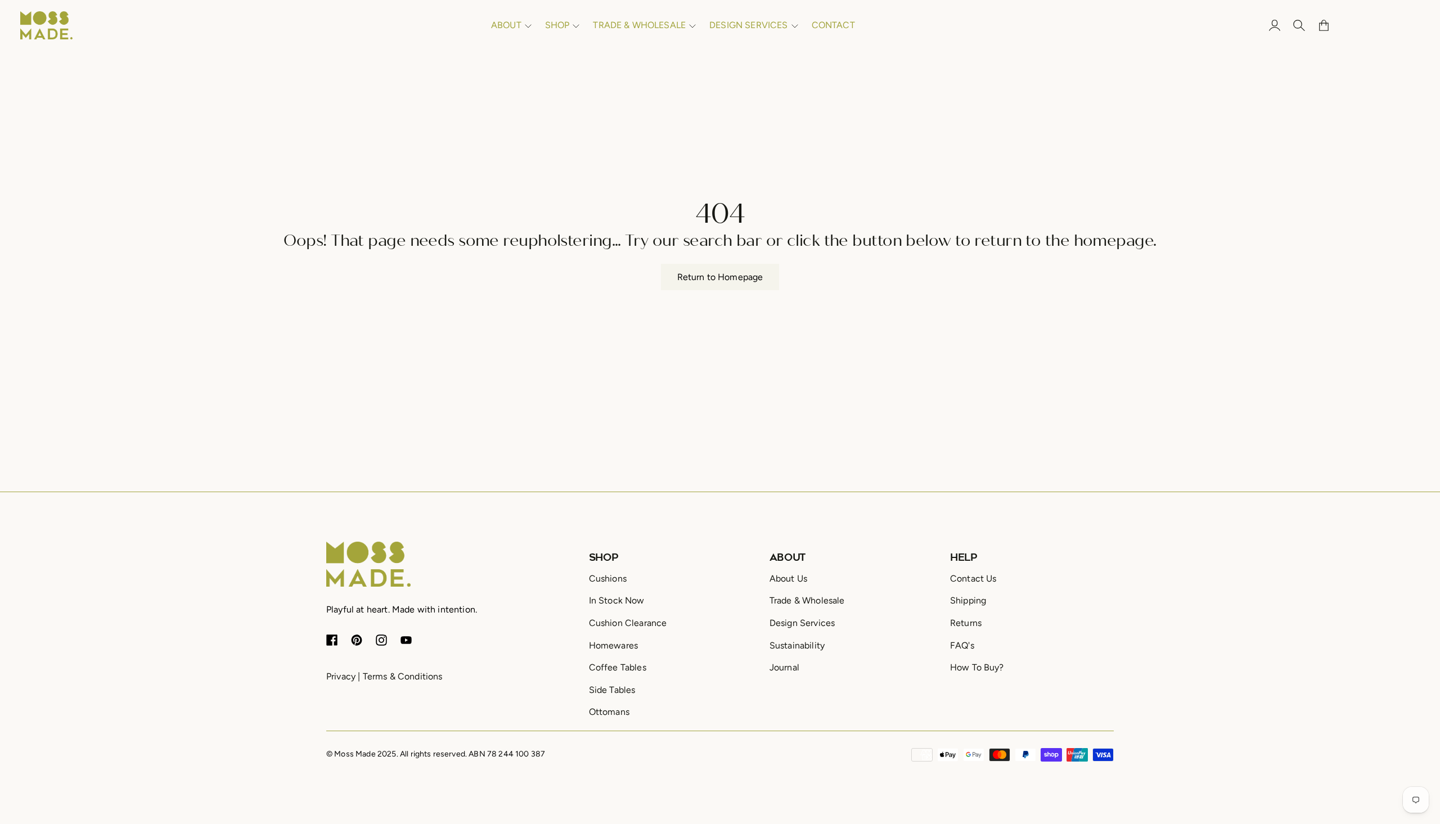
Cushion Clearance (628, 623)
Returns (966, 623)
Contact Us (973, 578)
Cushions (608, 578)
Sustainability (797, 645)
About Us (788, 578)
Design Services (802, 623)
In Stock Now (617, 600)
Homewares (613, 645)
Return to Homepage (720, 277)
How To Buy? (977, 667)
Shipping (968, 600)
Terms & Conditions (403, 676)
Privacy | (343, 676)
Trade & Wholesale (807, 600)
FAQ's (962, 645)
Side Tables (612, 690)
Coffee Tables (617, 667)
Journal (784, 667)
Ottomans (609, 711)
